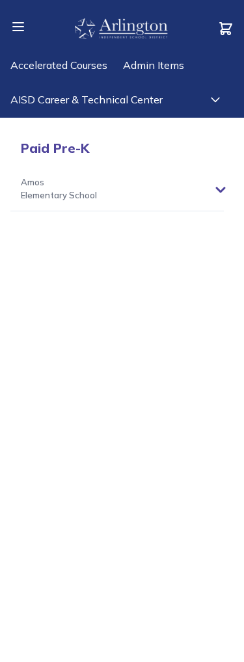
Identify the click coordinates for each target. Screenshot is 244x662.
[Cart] (226, 28)
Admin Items (153, 65)
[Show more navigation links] (215, 99)
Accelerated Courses (58, 65)
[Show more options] (221, 190)
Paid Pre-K (55, 148)
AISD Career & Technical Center (86, 99)
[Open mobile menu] (18, 26)
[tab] (58, 189)
